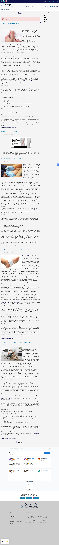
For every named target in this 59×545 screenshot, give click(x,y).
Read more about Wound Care (7, 338)
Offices (36, 6)
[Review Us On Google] (6, 1)
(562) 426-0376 (52, 1)
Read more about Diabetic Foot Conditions (10, 245)
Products (56, 6)
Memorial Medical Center (16, 521)
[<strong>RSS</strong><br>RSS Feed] (40, 23)
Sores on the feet (26, 255)
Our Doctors (31, 6)
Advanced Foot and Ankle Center (17, 211)
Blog (52, 6)
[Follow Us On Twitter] (4, 1)
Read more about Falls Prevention (8, 438)
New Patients (46, 6)
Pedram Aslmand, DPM (20, 80)
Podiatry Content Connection (27, 533)
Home (26, 6)
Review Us (36, 497)
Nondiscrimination (53, 533)
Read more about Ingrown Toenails (9, 127)
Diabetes (24, 164)
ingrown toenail (27, 29)
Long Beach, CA (31, 334)
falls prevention (21, 382)
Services (41, 6)
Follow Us (29, 497)
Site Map (47, 533)
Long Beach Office (14, 520)
